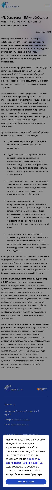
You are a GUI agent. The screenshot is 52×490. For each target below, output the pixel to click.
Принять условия (26, 482)
